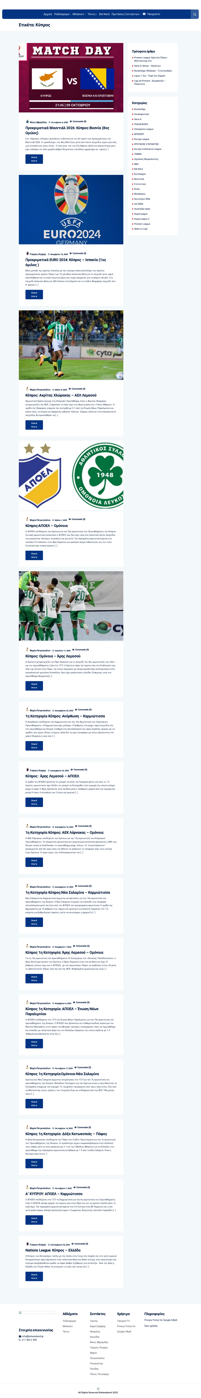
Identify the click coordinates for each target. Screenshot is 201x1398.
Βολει (137, 189)
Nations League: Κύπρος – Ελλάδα (52, 1250)
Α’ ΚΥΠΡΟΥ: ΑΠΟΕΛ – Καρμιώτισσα (53, 1194)
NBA (136, 164)
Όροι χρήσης (151, 1325)
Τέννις (92, 14)
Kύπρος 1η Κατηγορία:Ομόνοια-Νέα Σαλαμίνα (62, 1074)
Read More (34, 159)
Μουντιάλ (139, 179)
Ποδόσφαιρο (61, 14)
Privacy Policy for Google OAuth (126, 1329)
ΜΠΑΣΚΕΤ (139, 134)
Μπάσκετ (78, 14)
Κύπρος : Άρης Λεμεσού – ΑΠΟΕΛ (52, 776)
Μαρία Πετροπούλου (40, 389)
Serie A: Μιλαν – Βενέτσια (147, 66)
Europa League (141, 139)
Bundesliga (139, 109)
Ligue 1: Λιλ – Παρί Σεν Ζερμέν (149, 76)
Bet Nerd (104, 14)
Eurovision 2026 (142, 199)
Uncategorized (141, 114)
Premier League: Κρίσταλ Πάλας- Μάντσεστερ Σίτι (151, 59)
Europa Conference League (147, 149)
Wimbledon (139, 194)
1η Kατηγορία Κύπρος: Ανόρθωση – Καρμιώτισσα (65, 716)
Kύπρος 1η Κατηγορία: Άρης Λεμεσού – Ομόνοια (64, 952)
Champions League (143, 129)
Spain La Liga (140, 229)
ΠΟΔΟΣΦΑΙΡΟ (141, 124)
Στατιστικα (140, 184)
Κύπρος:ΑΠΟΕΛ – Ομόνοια (46, 526)
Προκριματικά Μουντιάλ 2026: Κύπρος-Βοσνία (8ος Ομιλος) (67, 130)
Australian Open (142, 209)
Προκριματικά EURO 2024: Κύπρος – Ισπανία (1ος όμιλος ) (65, 262)
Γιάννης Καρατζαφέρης (98, 1324)
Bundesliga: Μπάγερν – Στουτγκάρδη (153, 71)
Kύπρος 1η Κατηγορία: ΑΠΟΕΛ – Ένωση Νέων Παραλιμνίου (62, 1011)
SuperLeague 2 (141, 219)
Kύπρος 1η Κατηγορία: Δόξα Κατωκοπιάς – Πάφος (66, 1134)
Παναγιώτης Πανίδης (96, 1366)
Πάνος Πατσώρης (99, 1374)
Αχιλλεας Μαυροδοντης (146, 159)
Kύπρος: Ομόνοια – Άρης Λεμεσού (52, 656)
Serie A (137, 119)
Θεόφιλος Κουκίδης (95, 1334)
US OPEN (138, 204)
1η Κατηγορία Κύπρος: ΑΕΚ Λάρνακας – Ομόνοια (64, 832)
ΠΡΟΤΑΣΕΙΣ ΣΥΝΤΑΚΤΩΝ (146, 144)
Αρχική (48, 14)
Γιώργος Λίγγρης (38, 254)
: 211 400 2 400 (29, 1339)
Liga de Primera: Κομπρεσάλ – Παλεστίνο (149, 82)
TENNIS (138, 154)
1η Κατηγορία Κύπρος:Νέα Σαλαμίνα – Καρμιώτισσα (67, 892)
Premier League (142, 224)
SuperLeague (140, 214)
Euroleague (140, 174)
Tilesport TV (123, 1321)
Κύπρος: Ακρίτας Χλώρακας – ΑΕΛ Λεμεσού (61, 395)
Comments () (79, 121)
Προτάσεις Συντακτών (125, 14)
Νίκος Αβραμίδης (38, 122)
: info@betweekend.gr (32, 1336)
